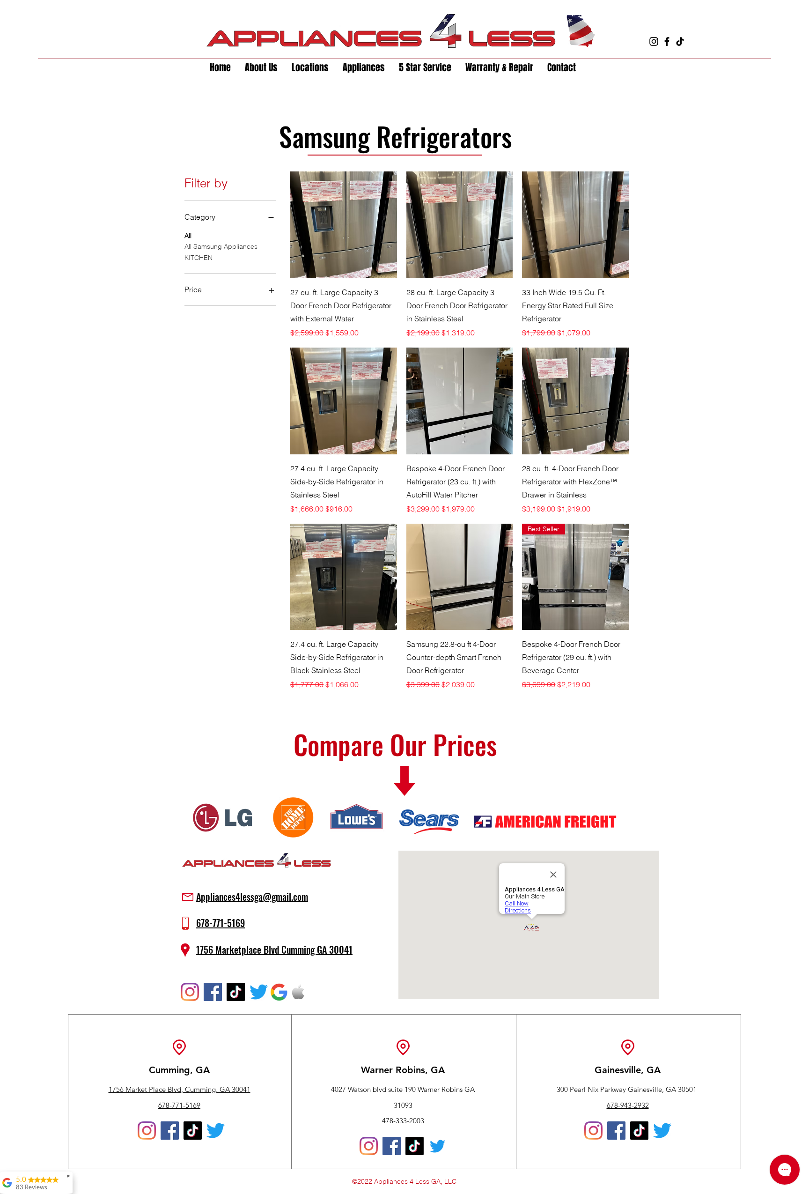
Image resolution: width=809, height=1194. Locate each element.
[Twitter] (259, 992)
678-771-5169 (179, 1105)
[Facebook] (667, 41)
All (187, 235)
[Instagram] (654, 41)
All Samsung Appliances (220, 246)
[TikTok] (680, 41)
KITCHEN (198, 257)
